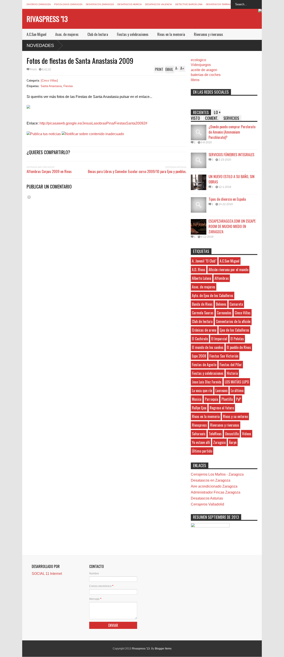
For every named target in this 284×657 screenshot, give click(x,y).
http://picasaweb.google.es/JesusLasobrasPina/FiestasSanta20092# (93, 123)
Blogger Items (163, 648)
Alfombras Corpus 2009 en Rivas (49, 171)
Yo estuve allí (201, 442)
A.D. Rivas (198, 269)
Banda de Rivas (202, 304)
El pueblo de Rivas (239, 347)
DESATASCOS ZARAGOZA (100, 4)
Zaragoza (219, 442)
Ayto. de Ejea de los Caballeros (212, 295)
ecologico (198, 60)
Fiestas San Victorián (223, 356)
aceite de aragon (204, 70)
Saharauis (198, 433)
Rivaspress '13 (47, 19)
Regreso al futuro (222, 407)
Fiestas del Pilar (231, 364)
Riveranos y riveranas (208, 34)
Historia (232, 373)
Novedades (40, 45)
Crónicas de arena (204, 330)
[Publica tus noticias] (44, 134)
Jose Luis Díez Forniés (206, 382)
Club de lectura (97, 34)
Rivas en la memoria (171, 34)
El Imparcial (219, 338)
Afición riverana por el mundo (228, 269)
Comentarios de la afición (233, 321)
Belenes (221, 304)
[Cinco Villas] (49, 80)
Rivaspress (199, 425)
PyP (238, 399)
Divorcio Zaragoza (39, 4)
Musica (196, 399)
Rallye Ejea (199, 407)
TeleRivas (215, 433)
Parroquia (211, 399)
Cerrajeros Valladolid (207, 504)
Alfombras (222, 278)
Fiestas (68, 86)
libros (195, 80)
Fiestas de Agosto (204, 364)
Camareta (236, 304)
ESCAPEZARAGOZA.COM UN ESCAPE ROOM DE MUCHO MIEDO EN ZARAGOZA (232, 226)
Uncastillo (232, 433)
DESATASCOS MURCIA (129, 4)
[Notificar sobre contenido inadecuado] (93, 134)
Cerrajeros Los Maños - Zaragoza (217, 474)
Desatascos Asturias (207, 498)
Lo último (237, 390)
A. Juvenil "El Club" (204, 261)
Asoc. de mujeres (67, 34)
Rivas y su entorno (235, 416)
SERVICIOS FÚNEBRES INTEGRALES (231, 154)
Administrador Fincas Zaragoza (215, 492)
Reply (33, 69)
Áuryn (233, 442)
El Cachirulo (200, 338)
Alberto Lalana (201, 278)
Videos (246, 433)
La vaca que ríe (202, 390)
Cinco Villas (242, 312)
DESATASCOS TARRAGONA (221, 4)
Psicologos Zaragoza (68, 4)
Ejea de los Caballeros (234, 330)
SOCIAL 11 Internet (47, 573)
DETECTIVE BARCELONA (189, 4)
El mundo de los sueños (207, 347)
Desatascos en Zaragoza (210, 480)
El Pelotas (237, 338)
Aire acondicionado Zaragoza (214, 486)
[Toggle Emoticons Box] (29, 197)
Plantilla (227, 399)
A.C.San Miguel (36, 34)
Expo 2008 (199, 356)
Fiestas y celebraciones (132, 34)
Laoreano (221, 390)
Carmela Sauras (202, 312)
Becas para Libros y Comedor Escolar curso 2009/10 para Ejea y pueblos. (137, 171)
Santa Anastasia (51, 86)
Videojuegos (201, 65)
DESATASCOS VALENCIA (158, 4)
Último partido (202, 451)
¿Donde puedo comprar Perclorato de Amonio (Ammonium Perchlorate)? (232, 132)
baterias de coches (206, 75)
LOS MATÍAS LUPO (237, 382)
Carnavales (224, 312)
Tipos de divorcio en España (227, 199)
